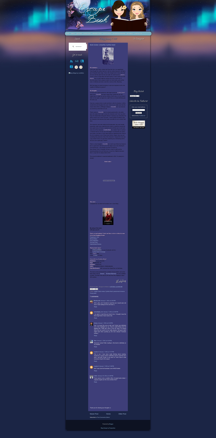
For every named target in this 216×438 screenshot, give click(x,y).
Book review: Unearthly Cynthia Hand (102, 45)
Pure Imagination (94, 240)
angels (96, 291)
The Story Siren (94, 242)
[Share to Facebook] (95, 289)
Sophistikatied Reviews (95, 244)
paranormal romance (119, 291)
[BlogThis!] (92, 289)
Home (67, 33)
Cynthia (95, 255)
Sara (95, 340)
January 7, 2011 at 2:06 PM (110, 311)
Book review (101, 291)
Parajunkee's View (94, 237)
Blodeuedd (97, 300)
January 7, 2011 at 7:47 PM (106, 351)
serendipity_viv (98, 311)
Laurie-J (96, 351)
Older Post (122, 414)
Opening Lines (97, 33)
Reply (95, 306)
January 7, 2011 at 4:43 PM (104, 340)
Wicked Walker (93, 239)
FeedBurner (142, 115)
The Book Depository (111, 273)
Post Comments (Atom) (103, 417)
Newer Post (94, 414)
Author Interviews (119, 33)
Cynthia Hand (109, 291)
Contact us (138, 33)
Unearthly (97, 249)
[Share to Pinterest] (97, 289)
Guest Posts (107, 33)
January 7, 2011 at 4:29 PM (105, 323)
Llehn (95, 375)
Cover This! (87, 33)
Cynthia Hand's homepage (99, 251)
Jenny (96, 323)
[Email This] (91, 289)
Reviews (79, 33)
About (73, 33)
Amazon (102, 273)
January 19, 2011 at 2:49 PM (105, 375)
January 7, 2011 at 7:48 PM (106, 366)
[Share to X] (94, 289)
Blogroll (130, 33)
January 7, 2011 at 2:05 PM (108, 300)
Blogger (111, 424)
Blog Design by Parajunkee (108, 428)
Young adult (93, 293)
